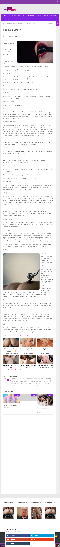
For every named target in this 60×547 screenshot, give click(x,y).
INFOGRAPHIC (21, 23)
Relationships (31, 15)
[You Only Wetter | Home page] (10, 9)
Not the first (23, 403)
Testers (9, 19)
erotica (9, 23)
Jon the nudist (7, 34)
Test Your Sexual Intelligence (10, 405)
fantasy (14, 23)
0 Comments (50, 23)
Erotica (46, 15)
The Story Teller (31, 1)
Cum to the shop (6, 1)
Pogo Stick (23, 1)
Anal (19, 15)
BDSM (23, 15)
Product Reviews (41, 1)
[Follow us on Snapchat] (56, 536)
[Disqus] (28, 435)
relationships (29, 23)
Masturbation (53, 15)
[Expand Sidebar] (57, 23)
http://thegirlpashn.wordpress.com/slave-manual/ (15, 336)
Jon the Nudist (15, 1)
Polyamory (39, 15)
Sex (4, 19)
